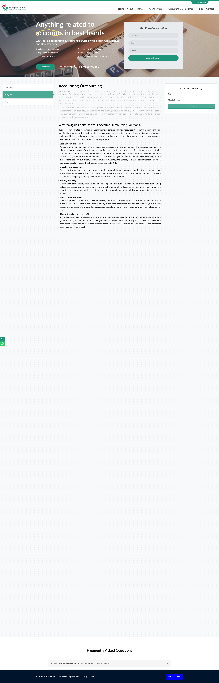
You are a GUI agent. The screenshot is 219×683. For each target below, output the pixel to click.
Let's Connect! (191, 106)
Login (197, 3)
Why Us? (8, 95)
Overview (9, 87)
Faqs (6, 102)
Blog (201, 9)
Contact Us (45, 67)
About (130, 9)
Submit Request (153, 58)
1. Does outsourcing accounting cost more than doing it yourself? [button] (80, 663)
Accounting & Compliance (180, 9)
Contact (210, 9)
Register (203, 3)
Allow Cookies (174, 677)
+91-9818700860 (88, 66)
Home (121, 9)
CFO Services (155, 9)
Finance (139, 9)
